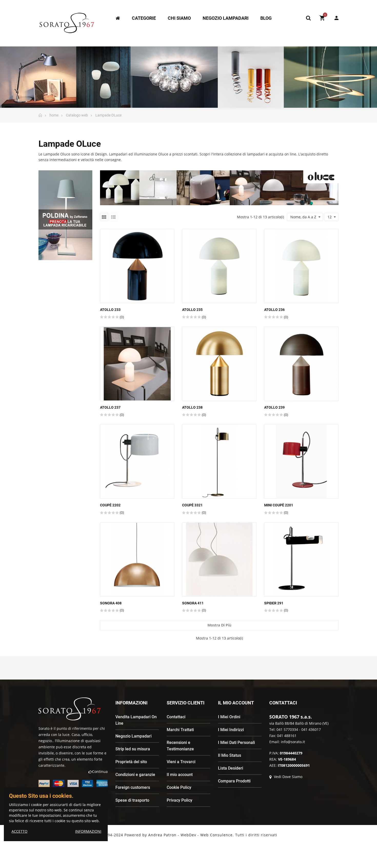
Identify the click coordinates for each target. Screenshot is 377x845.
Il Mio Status (229, 755)
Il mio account (180, 774)
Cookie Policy (179, 787)
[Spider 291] (301, 559)
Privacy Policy (179, 800)
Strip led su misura (132, 748)
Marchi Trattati (180, 729)
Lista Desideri (230, 768)
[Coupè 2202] (137, 461)
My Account (334, 18)
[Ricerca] (308, 18)
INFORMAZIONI (88, 831)
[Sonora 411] (219, 559)
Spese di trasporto (132, 800)
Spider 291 (273, 603)
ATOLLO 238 (192, 407)
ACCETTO (19, 831)
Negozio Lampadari (133, 736)
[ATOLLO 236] (301, 266)
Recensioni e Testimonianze (180, 745)
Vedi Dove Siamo (287, 776)
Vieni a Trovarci (181, 761)
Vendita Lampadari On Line (136, 720)
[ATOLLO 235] (219, 266)
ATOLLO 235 (192, 310)
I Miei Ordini (229, 716)
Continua (100, 771)
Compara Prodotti (234, 781)
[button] (56, 264)
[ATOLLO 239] (301, 363)
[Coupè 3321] (219, 461)
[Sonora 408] (137, 559)
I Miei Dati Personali (236, 742)
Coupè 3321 (192, 505)
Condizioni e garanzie (135, 774)
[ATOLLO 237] (137, 363)
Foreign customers (132, 787)
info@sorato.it (293, 741)
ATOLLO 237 (110, 407)
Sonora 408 (111, 603)
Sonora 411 (193, 603)
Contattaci (176, 716)
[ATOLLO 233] (137, 266)
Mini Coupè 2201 (278, 505)
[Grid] (104, 217)
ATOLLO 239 (274, 407)
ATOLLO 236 (274, 310)
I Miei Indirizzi (231, 729)
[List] (113, 217)
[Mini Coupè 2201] (301, 461)
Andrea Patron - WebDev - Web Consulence (190, 834)
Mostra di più (219, 625)
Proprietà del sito (131, 761)
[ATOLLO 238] (219, 363)
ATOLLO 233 (110, 310)
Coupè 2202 (110, 505)
